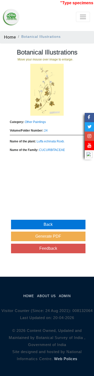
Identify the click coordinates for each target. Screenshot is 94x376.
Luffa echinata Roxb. (51, 141)
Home (10, 37)
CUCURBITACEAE (52, 150)
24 (46, 130)
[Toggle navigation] (83, 17)
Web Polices (65, 359)
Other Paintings (35, 122)
